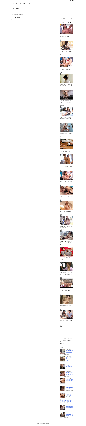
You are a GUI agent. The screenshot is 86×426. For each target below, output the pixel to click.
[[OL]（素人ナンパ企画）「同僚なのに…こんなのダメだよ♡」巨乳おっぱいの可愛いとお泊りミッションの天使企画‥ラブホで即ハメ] (66, 45)
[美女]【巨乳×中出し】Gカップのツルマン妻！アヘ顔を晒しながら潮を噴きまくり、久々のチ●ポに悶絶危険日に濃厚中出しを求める (69, 352)
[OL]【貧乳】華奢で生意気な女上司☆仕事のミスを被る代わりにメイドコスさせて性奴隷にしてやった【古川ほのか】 (69, 387)
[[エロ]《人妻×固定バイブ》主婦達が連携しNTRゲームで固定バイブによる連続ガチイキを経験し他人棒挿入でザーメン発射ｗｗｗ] (66, 128)
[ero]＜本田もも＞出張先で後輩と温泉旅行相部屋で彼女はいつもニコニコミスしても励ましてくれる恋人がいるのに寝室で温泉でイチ (69, 407)
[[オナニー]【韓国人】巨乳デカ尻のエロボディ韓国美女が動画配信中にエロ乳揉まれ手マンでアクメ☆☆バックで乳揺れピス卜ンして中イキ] (68, 332)
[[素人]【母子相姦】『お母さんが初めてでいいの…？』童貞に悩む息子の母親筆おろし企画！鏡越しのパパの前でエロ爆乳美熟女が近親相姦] (66, 235)
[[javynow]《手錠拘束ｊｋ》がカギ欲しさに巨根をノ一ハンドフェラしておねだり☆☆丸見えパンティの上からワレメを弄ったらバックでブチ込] (66, 144)
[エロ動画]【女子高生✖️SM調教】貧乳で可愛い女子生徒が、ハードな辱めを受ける (69, 395)
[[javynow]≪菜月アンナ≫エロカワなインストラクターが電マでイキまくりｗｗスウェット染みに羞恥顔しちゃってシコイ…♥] (66, 252)
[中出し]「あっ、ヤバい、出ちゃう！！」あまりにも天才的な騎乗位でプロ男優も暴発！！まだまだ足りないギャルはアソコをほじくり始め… (69, 414)
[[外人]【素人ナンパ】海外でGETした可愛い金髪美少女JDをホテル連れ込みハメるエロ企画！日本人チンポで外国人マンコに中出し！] (66, 220)
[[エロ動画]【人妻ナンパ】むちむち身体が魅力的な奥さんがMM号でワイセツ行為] (66, 29)
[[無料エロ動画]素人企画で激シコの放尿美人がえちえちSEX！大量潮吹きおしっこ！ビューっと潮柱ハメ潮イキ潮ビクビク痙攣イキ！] (66, 283)
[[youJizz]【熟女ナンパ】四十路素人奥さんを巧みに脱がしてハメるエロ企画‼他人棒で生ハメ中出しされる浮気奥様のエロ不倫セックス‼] (66, 205)
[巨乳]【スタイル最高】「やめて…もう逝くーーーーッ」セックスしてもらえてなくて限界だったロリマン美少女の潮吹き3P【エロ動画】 (69, 359)
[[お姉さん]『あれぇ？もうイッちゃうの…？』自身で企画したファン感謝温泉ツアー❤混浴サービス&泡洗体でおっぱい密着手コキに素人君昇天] (66, 159)
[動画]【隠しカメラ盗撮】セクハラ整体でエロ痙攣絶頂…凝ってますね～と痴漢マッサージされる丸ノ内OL (66, 401)
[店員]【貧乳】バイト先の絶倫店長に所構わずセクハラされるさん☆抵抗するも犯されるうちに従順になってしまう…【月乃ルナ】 (69, 374)
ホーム (12, 11)
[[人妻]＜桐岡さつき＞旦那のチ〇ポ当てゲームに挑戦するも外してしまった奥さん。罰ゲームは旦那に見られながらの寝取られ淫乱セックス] (66, 267)
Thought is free (47, 423)
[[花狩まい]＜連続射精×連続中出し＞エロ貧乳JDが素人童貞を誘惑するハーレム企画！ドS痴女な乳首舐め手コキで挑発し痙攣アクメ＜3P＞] (66, 111)
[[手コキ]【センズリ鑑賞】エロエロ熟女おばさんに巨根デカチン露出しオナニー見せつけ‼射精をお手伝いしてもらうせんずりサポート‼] (66, 314)
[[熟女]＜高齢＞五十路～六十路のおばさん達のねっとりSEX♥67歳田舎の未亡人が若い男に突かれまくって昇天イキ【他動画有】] (66, 299)
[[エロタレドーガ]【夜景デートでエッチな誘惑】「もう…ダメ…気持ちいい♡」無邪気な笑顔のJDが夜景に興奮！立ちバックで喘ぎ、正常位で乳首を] (66, 95)
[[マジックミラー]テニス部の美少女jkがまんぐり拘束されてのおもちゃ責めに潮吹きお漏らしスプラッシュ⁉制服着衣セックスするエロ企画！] (66, 62)
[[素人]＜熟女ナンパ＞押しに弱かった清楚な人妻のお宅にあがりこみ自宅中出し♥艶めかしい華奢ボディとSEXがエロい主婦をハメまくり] (66, 78)
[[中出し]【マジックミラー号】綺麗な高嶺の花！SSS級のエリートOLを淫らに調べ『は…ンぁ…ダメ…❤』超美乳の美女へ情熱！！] (66, 175)
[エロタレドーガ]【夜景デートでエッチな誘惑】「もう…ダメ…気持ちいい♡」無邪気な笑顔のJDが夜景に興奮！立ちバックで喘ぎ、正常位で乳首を (69, 366)
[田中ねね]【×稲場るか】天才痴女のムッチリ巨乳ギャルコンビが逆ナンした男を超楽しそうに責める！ (69, 380)
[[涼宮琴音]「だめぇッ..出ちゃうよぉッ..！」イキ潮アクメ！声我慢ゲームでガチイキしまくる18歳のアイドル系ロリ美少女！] (66, 190)
